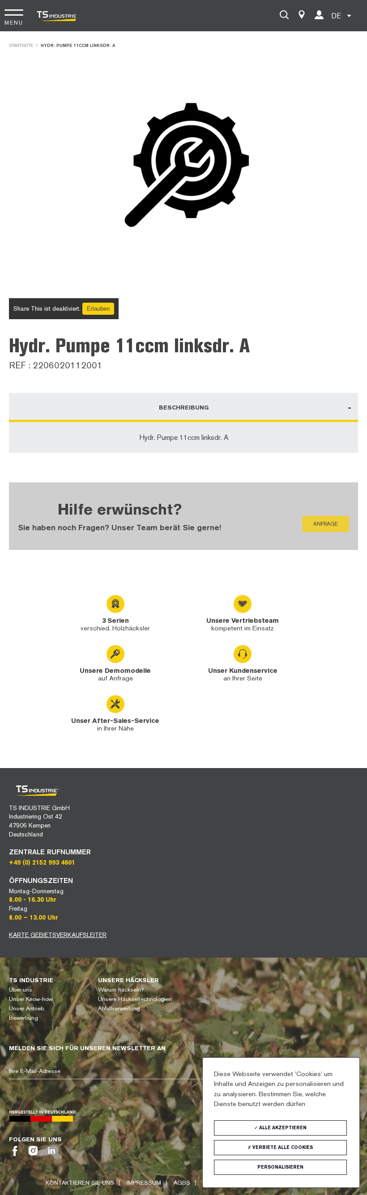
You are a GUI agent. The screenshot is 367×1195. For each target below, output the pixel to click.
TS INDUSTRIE (31, 980)
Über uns (20, 989)
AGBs (182, 1182)
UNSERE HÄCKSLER (128, 980)
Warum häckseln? (121, 989)
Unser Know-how (30, 999)
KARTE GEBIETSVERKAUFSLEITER (58, 934)
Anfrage (325, 524)
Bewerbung (23, 1017)
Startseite (21, 45)
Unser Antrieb (26, 1008)
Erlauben (98, 308)
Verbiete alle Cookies (282, 1147)
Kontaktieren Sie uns (80, 1182)
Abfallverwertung (119, 1008)
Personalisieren (280, 1167)
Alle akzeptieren (282, 1127)
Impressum (144, 1182)
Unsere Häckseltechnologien (135, 999)
